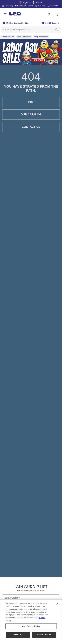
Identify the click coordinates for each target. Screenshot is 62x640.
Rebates (41, 5)
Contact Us (31, 126)
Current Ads (55, 5)
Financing (8, 5)
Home (31, 102)
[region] (31, 619)
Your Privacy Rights (31, 626)
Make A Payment (25, 5)
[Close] (57, 604)
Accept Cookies (44, 634)
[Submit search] (56, 29)
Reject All (17, 634)
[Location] (48, 14)
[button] (24, 2)
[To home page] (15, 14)
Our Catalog (31, 114)
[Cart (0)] (56, 14)
